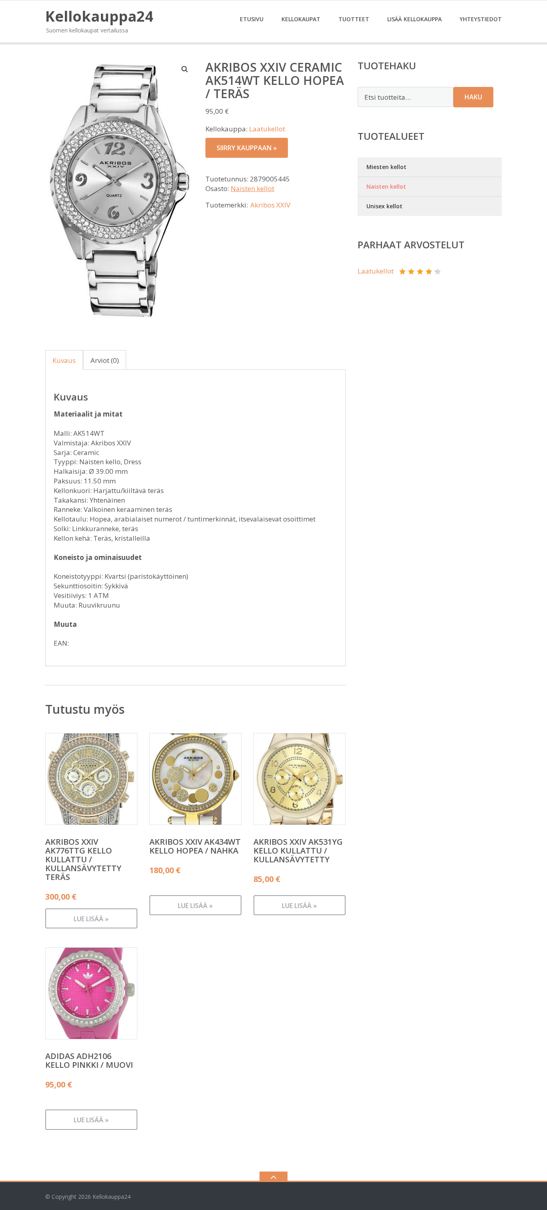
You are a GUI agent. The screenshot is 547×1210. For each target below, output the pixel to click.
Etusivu (251, 19)
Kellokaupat (301, 19)
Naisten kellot (252, 188)
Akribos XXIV (270, 204)
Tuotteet (353, 19)
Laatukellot (267, 128)
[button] (185, 68)
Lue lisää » (91, 918)
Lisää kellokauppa (414, 19)
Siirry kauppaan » (247, 147)
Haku (473, 97)
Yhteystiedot (481, 19)
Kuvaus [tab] (64, 360)
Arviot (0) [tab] (104, 360)
